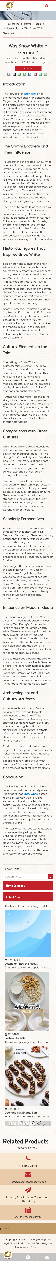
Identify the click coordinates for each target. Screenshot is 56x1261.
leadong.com (22, 1247)
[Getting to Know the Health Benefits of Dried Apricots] (28, 948)
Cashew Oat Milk (15, 1030)
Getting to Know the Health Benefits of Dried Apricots (21, 955)
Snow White (31, 94)
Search (50, 876)
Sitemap (35, 1247)
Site (50, 62)
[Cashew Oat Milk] (27, 1022)
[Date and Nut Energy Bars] (27, 1096)
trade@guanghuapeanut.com (28, 1181)
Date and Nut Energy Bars (21, 1104)
